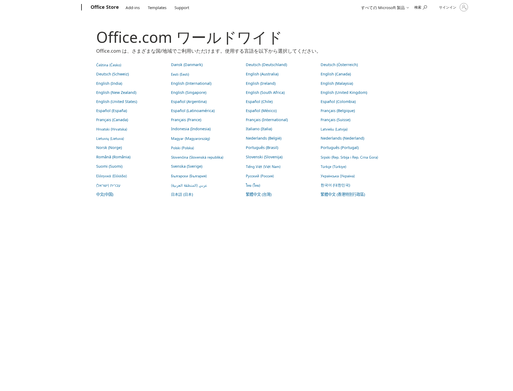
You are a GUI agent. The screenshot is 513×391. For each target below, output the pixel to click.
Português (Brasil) (262, 147)
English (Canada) (336, 73)
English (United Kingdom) (344, 92)
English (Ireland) (260, 83)
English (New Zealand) (116, 92)
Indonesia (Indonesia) (191, 128)
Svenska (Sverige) (186, 166)
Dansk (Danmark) (187, 64)
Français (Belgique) (338, 110)
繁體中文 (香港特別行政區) (343, 194)
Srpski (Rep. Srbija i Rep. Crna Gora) (349, 157)
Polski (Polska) (182, 147)
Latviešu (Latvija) (334, 129)
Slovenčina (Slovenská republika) (197, 157)
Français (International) (267, 119)
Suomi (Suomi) (109, 166)
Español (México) (261, 110)
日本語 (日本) (182, 194)
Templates (157, 7)
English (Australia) (262, 73)
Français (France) (186, 119)
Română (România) (113, 156)
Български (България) (189, 175)
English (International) (191, 83)
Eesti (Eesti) (180, 74)
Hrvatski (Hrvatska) (111, 129)
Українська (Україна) (338, 175)
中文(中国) (104, 194)
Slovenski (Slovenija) (264, 156)
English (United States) (116, 101)
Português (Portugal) (340, 147)
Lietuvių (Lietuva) (110, 138)
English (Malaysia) (337, 83)
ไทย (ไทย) (253, 185)
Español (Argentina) (189, 101)
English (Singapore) (188, 92)
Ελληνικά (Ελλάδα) (111, 175)
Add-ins (133, 7)
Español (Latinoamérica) (193, 110)
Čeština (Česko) (108, 64)
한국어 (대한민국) (335, 184)
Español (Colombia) (338, 101)
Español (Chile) (259, 101)
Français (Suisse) (335, 119)
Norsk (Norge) (109, 147)
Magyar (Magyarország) (190, 138)
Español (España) (111, 110)
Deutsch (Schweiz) (112, 73)
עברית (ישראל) (108, 185)
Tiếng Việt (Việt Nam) (263, 166)
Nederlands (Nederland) (342, 138)
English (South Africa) (265, 92)
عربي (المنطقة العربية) (189, 185)
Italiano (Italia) (259, 128)
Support (181, 7)
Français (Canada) (112, 119)
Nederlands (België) (263, 138)
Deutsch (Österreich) (339, 64)
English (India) (109, 83)
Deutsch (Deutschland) (266, 64)
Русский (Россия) (260, 175)
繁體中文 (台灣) (258, 194)
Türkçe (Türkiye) (333, 166)
